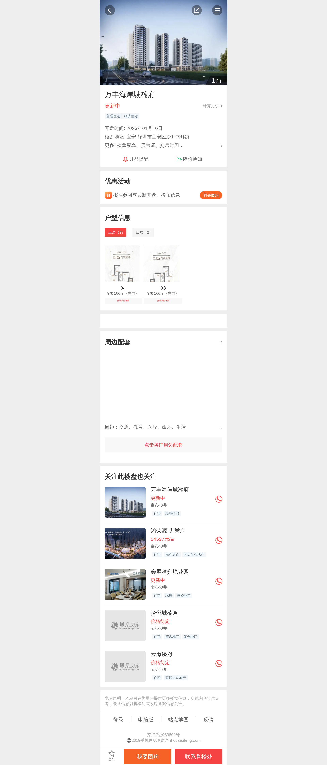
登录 (118, 719)
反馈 (208, 719)
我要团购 (211, 195)
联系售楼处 (198, 757)
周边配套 (118, 341)
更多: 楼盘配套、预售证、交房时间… (144, 145)
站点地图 (178, 719)
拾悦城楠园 (164, 613)
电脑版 (145, 719)
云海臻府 (162, 654)
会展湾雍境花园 (170, 572)
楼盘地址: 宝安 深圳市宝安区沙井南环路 (147, 136)
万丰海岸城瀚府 (170, 490)
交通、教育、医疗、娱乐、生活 (145, 427)
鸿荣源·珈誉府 (168, 531)
